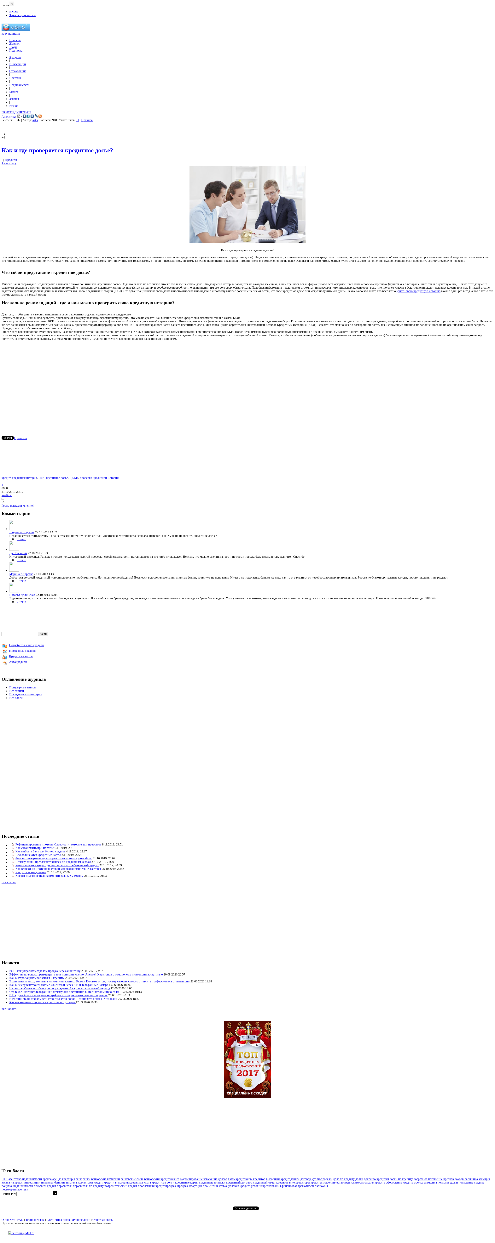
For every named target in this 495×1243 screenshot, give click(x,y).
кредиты (316, 1182)
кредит (6, 477)
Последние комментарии (25, 694)
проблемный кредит (151, 1186)
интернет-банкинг (53, 1182)
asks (35, 120)
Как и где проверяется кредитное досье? (57, 150)
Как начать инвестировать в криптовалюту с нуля (42, 1002)
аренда (47, 1179)
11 (77, 120)
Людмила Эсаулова (21, 532)
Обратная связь (102, 1219)
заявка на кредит (13, 1182)
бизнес (174, 1179)
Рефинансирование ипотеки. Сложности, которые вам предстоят (58, 844)
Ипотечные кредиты (22, 650)
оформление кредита (399, 1182)
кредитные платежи (212, 1182)
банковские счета (132, 1179)
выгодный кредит (278, 1179)
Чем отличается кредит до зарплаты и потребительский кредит (57, 865)
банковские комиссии (105, 1179)
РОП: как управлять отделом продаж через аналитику (44, 971)
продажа (171, 1186)
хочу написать (11, 33)
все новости (9, 1008)
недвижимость (354, 1182)
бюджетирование (191, 1179)
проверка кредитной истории (99, 477)
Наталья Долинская (22, 594)
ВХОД (13, 11)
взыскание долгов (215, 1179)
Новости (15, 40)
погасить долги (448, 1182)
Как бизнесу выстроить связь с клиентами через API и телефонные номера (58, 984)
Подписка (15, 50)
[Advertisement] (247, 382)
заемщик (484, 1179)
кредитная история (24, 477)
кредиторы (302, 1182)
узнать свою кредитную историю (418, 291)
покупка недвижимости (17, 1186)
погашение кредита (471, 1182)
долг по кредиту (344, 1179)
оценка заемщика (425, 1182)
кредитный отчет (264, 1182)
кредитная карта (140, 1182)
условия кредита (239, 1186)
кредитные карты (186, 1182)
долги (359, 1179)
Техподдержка (35, 1219)
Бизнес (13, 91)
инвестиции (32, 1182)
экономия (321, 1186)
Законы (14, 98)
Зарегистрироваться (22, 15)
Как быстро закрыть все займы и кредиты (36, 978)
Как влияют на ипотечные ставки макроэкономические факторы (58, 868)
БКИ (41, 477)
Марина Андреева (21, 574)
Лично (21, 539)
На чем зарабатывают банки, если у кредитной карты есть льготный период (59, 988)
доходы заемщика (466, 1179)
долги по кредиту (401, 1179)
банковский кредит (157, 1179)
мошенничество (333, 1182)
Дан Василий (18, 553)
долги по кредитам (376, 1179)
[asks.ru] (16, 30)
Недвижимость (19, 85)
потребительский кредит (120, 1186)
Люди (13, 47)
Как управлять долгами (30, 872)
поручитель (64, 1186)
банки (86, 1179)
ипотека (71, 1182)
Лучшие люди (81, 1219)
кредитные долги (163, 1182)
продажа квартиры (189, 1186)
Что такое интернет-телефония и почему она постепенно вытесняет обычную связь (64, 991)
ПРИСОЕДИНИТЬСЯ (16, 112)
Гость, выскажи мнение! (18, 505)
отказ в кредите (374, 1182)
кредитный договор (239, 1182)
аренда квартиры (63, 1179)
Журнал (14, 43)
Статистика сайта (58, 1219)
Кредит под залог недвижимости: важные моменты (49, 875)
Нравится (20, 438)
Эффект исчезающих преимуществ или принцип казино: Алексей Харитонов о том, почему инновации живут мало (86, 974)
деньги (295, 1179)
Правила (87, 120)
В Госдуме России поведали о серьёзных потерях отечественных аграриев (58, 995)
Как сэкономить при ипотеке (35, 848)
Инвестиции (17, 64)
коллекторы (85, 1182)
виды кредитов (255, 1179)
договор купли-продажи (316, 1179)
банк (79, 1179)
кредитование (285, 1182)
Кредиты (15, 57)
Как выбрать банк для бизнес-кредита (40, 851)
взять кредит (236, 1179)
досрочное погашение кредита (434, 1179)
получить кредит (45, 1186)
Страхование (17, 71)
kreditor (7, 495)
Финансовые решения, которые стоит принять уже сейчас (53, 858)
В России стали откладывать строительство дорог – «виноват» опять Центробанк (63, 998)
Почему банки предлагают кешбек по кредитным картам (53, 861)
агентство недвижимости (25, 1179)
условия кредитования (266, 1186)
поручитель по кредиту (88, 1186)
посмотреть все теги (15, 1189)
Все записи (16, 690)
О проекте (8, 1219)
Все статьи (9, 882)
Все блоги (16, 697)
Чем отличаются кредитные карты (38, 854)
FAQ (20, 1219)
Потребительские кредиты (26, 645)
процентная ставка (215, 1186)
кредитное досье (57, 477)
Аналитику (9, 116)
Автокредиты (18, 662)
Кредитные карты (21, 656)
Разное (13, 105)
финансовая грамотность (298, 1186)
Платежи (15, 78)
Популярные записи (22, 687)
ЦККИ (73, 477)
